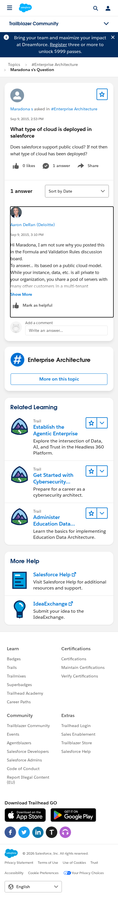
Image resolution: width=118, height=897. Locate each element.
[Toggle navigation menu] (106, 23)
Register (58, 45)
